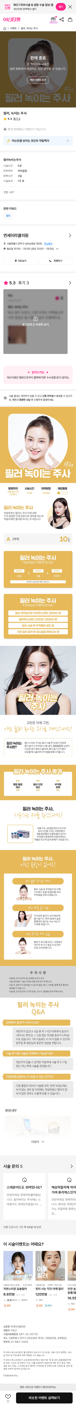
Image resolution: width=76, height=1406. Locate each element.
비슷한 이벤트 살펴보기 (44, 1398)
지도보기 (22, 260)
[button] (55, 261)
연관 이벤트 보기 (38, 79)
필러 (8, 215)
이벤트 (13, 28)
